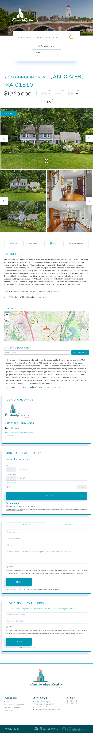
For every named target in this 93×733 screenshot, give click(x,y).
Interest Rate (11, 483)
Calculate (46, 495)
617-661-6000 (41, 707)
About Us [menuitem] (8, 710)
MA (19, 387)
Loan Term (9, 459)
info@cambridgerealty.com (48, 710)
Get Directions (80, 352)
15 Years (28, 459)
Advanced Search (48, 46)
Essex (25, 387)
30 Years (19, 459)
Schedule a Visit (67, 525)
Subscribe (19, 641)
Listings (13, 387)
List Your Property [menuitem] (12, 708)
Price (8, 465)
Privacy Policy (79, 573)
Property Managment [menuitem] (14, 705)
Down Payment (11, 474)
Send (18, 582)
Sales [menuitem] (6, 702)
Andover (33, 387)
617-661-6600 (13, 428)
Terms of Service (52, 589)
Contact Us (9, 435)
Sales (38, 55)
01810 (40, 387)
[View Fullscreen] (7, 323)
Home (6, 387)
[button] (71, 37)
